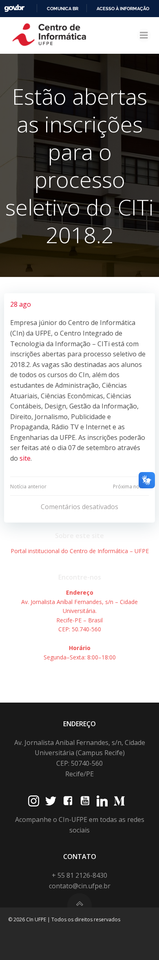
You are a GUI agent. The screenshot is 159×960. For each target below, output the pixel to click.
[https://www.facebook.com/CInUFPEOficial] (67, 800)
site (25, 458)
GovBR (14, 8)
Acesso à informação (123, 8)
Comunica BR (62, 8)
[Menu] (144, 35)
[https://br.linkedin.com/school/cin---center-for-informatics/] (102, 800)
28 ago (20, 304)
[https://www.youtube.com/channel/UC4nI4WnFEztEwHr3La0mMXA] (85, 800)
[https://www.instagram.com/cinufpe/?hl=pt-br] (33, 800)
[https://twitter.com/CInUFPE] (50, 800)
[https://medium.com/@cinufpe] (119, 800)
